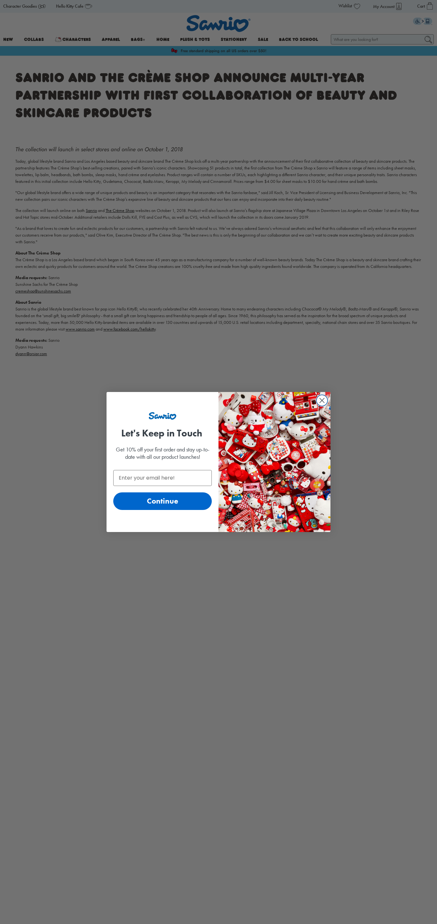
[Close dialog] (322, 400)
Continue (162, 501)
